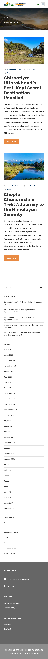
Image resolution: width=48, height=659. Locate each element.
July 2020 (7, 464)
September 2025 (10, 371)
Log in (6, 537)
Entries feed (8, 543)
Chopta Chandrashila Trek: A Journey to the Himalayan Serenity (24, 204)
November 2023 (10, 454)
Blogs (9, 73)
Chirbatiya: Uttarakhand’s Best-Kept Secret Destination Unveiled (22, 88)
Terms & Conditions (12, 603)
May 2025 (7, 382)
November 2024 (10, 399)
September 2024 (10, 410)
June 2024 (8, 426)
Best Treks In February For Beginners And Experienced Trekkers (19, 311)
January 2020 (9, 481)
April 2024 (7, 432)
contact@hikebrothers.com (18, 579)
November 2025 (10, 366)
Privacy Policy (9, 608)
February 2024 (9, 443)
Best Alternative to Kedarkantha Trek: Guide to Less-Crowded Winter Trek (22, 334)
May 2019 (7, 492)
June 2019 (7, 486)
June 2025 (8, 377)
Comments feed (10, 548)
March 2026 (8, 355)
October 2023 (9, 459)
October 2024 (9, 404)
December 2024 (10, 393)
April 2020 (7, 470)
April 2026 (7, 349)
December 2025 (10, 360)
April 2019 (7, 497)
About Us (7, 624)
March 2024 (8, 437)
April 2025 (7, 388)
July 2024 (7, 421)
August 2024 (9, 415)
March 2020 (8, 475)
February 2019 (9, 508)
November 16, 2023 (14, 69)
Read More (11, 141)
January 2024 (9, 448)
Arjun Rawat (31, 69)
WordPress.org (9, 554)
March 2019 (8, 503)
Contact (7, 629)
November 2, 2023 (13, 186)
